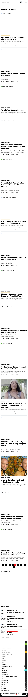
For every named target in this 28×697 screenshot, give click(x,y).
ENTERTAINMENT (8, 6)
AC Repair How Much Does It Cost (15, 612)
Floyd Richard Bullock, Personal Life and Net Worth (13, 259)
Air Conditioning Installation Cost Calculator (15, 619)
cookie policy (17, 694)
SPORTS (14, 684)
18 (9, 564)
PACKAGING (14, 674)
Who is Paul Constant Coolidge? (13, 110)
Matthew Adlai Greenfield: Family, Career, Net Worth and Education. (13, 146)
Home (2, 6)
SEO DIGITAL (14, 682)
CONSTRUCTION (14, 646)
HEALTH (14, 664)
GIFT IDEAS (14, 662)
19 (12, 564)
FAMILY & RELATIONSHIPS (14, 654)
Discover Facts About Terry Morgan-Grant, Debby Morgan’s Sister (13, 444)
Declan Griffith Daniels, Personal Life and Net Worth (14, 331)
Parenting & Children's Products (14, 676)
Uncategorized (14, 690)
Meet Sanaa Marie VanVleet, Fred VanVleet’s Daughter (12, 517)
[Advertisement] (14, 589)
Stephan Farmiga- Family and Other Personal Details (12, 481)
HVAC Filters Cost (11, 632)
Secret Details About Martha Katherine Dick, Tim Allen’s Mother (12, 185)
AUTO (14, 642)
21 (18, 564)
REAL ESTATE (14, 680)
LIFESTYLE (14, 670)
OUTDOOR (14, 672)
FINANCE (14, 660)
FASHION (14, 656)
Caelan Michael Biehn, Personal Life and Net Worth (13, 368)
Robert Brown (6, 45)
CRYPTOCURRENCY (14, 648)
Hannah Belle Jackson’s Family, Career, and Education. (13, 554)
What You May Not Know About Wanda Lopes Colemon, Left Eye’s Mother (13, 405)
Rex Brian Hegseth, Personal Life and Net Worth (12, 38)
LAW (14, 668)
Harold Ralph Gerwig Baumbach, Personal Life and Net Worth (13, 222)
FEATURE (14, 658)
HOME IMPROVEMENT (14, 666)
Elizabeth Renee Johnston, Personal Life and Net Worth (12, 295)
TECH (14, 686)
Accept (24, 694)
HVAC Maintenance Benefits (14, 626)
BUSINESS (14, 644)
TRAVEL (14, 688)
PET (14, 678)
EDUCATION (14, 650)
